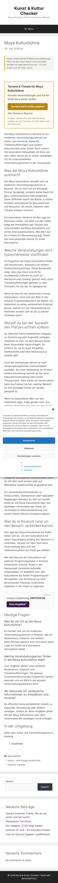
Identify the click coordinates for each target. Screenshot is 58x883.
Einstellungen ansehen (29, 456)
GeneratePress (29, 878)
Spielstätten (14, 756)
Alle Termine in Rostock (20, 113)
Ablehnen (29, 448)
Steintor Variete (16, 764)
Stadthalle (17, 743)
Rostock (8, 736)
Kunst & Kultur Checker (29, 11)
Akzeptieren (29, 440)
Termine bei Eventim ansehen (27, 106)
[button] (53, 409)
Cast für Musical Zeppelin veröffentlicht (28, 834)
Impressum (28, 470)
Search (10, 781)
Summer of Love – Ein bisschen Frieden (28, 830)
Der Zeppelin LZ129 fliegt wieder (24, 825)
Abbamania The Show (18, 821)
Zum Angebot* (18, 604)
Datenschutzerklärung (32, 466)
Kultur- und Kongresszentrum (23, 760)
